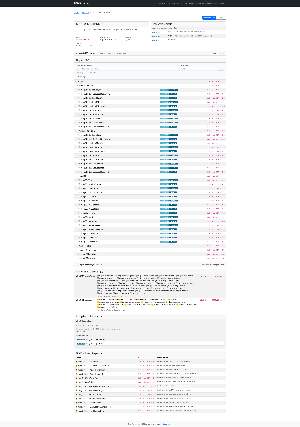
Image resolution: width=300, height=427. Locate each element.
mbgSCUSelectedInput (91, 188)
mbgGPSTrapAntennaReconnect (154, 302)
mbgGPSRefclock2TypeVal (92, 143)
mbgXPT (80, 81)
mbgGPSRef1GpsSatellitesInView (95, 94)
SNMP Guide (189, 3)
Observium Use (175, 3)
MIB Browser (81, 3)
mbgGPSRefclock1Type (91, 89)
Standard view (209, 18)
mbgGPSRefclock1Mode (91, 102)
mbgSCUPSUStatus (89, 200)
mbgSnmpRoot (172, 28)
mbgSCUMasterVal (89, 221)
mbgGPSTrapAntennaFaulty (131, 302)
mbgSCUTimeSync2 (89, 237)
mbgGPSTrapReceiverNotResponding (164, 300)
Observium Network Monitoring (210, 3)
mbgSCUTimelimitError (91, 241)
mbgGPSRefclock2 (87, 131)
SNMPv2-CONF (156, 32)
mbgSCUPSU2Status (90, 209)
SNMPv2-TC (155, 40)
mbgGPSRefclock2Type (91, 135)
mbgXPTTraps (85, 246)
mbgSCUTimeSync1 (89, 233)
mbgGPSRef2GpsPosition (92, 163)
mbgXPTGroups (88, 258)
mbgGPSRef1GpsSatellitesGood (95, 126)
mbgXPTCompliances (90, 254)
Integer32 (171, 36)
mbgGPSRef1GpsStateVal (92, 114)
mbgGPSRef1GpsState (91, 110)
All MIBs (85, 12)
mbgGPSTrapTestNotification (108, 307)
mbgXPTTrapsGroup (85, 300)
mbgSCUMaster (88, 217)
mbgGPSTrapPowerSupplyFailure (164, 305)
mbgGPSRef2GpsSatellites (92, 168)
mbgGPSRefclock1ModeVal (93, 106)
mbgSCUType (87, 180)
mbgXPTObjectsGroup (86, 276)
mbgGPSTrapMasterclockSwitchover (138, 305)
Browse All (161, 3)
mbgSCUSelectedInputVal (92, 192)
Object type (184, 65)
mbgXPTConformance (88, 250)
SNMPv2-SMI (156, 36)
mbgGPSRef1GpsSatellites (92, 122)
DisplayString (172, 40)
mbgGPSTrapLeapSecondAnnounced (111, 305)
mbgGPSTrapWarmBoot (125, 300)
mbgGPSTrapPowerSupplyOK (188, 305)
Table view (221, 18)
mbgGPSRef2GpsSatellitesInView (95, 139)
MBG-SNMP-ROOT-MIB (159, 28)
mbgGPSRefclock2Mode (91, 147)
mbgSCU (83, 176)
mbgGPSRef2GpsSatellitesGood (95, 172)
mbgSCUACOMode (89, 196)
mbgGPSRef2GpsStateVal (92, 159)
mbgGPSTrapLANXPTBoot (176, 302)
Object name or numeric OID (86, 65)
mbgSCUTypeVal (88, 213)
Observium (167, 424)
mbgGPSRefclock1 (87, 85)
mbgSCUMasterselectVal (92, 229)
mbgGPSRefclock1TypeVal (92, 98)
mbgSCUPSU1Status (90, 204)
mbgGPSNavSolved (142, 300)
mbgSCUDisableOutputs (91, 184)
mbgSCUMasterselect (90, 225)
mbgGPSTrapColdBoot (106, 300)
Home (76, 12)
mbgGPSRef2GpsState (91, 155)
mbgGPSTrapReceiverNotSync (109, 302)
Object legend (83, 77)
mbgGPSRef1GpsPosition (92, 118)
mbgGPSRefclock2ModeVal (93, 151)
